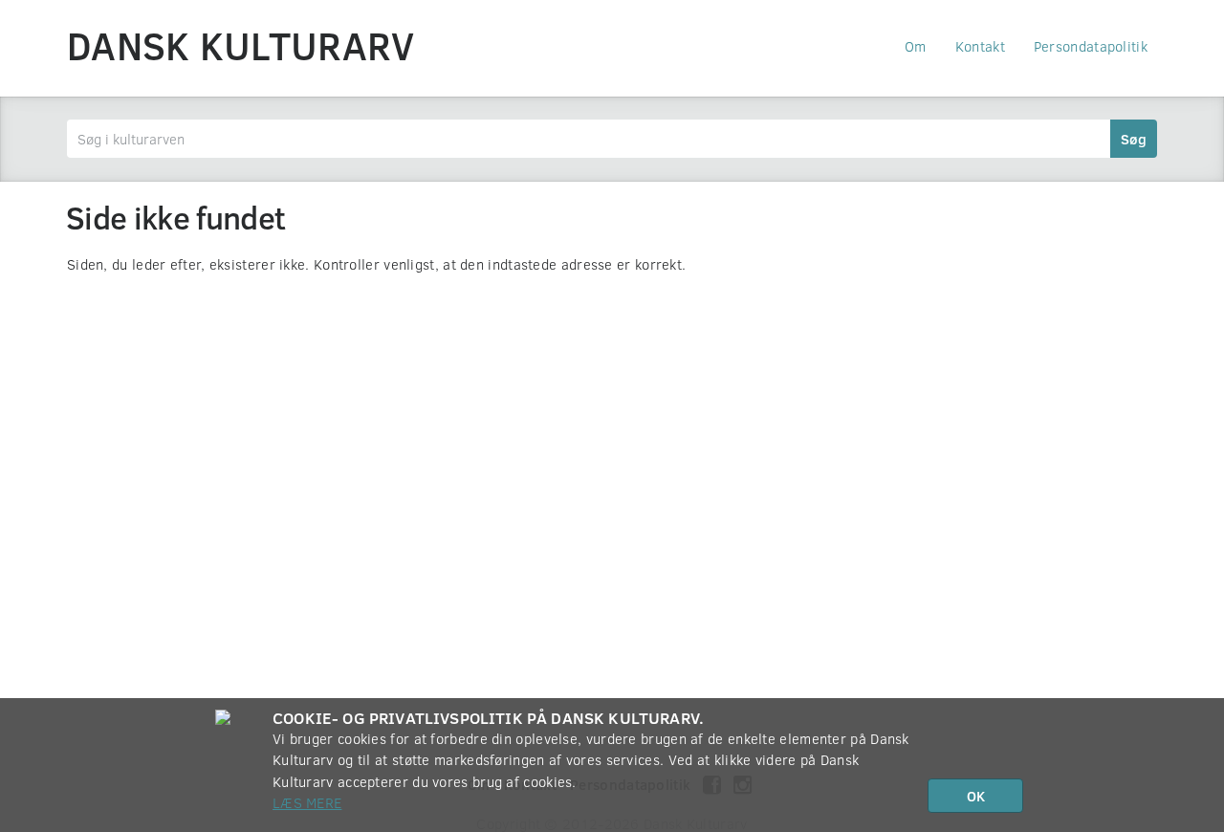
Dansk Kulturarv (241, 45)
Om (916, 45)
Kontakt (980, 45)
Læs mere (307, 802)
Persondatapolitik (1091, 45)
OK (976, 795)
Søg (1134, 138)
